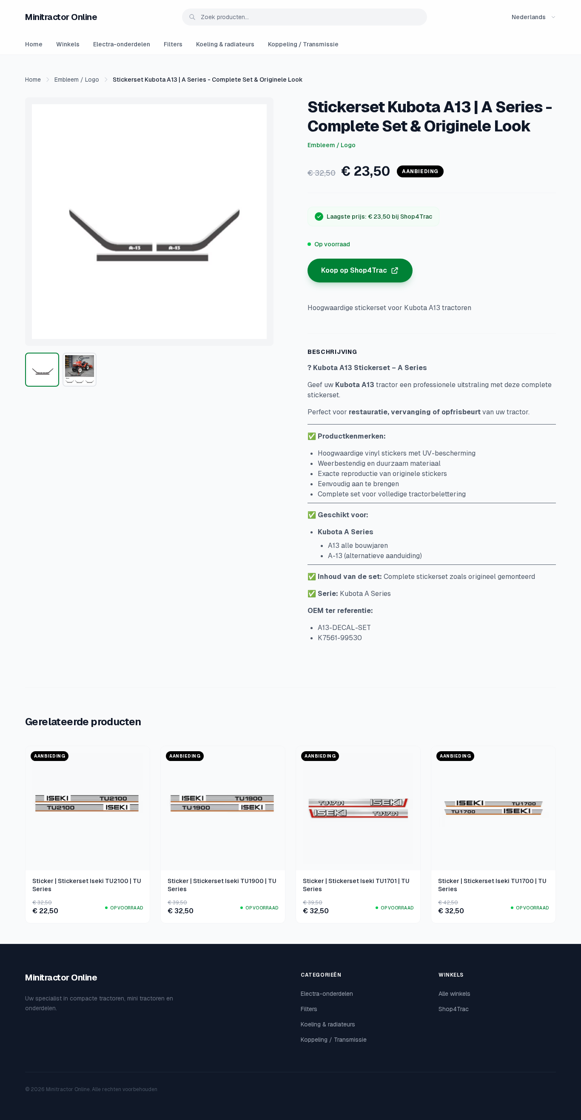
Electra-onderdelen (121, 44)
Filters (173, 44)
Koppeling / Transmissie (303, 44)
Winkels (68, 44)
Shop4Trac (454, 1009)
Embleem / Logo (76, 79)
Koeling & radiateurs (225, 44)
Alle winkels (454, 993)
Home (34, 44)
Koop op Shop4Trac (354, 270)
